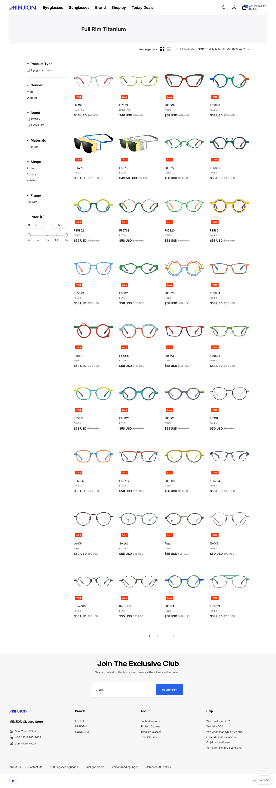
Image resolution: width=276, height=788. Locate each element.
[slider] (29, 235)
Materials (38, 140)
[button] (224, 7)
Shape (36, 162)
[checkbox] (46, 70)
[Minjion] (18, 711)
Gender (37, 85)
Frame (36, 195)
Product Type (42, 64)
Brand (35, 113)
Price (38, 217)
